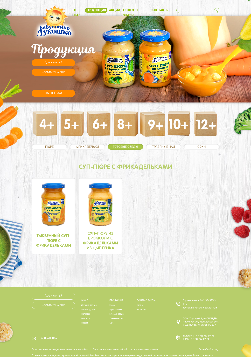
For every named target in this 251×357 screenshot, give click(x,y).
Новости (85, 323)
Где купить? (53, 62)
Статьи (140, 305)
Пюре (49, 146)
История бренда (89, 305)
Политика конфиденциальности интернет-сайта (60, 350)
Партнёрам (53, 93)
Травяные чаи (163, 146)
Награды (85, 314)
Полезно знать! (146, 301)
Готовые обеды (125, 146)
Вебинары (141, 310)
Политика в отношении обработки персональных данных (125, 350)
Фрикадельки (87, 146)
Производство (88, 310)
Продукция (96, 10)
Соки (201, 146)
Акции (114, 10)
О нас (84, 301)
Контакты (160, 10)
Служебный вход (208, 350)
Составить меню (53, 72)
